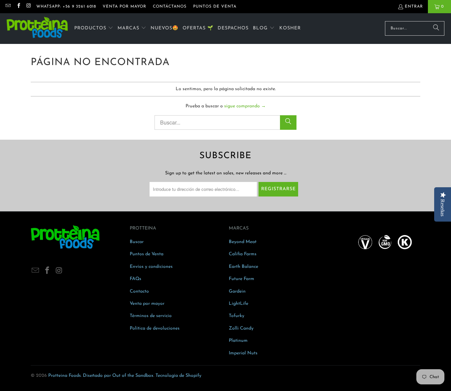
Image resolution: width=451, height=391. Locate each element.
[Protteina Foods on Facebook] (18, 7)
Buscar (137, 241)
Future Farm (241, 278)
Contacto (139, 291)
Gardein (237, 291)
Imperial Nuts (243, 353)
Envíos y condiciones (151, 266)
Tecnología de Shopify (178, 375)
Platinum (238, 340)
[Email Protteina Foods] (8, 7)
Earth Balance (243, 266)
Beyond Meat (243, 241)
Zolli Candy (241, 328)
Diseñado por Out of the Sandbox (118, 375)
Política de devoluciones (155, 328)
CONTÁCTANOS (170, 7)
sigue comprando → (245, 106)
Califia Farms (243, 254)
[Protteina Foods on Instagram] (28, 7)
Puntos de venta (214, 7)
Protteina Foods (64, 375)
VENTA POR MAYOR (124, 7)
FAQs (135, 278)
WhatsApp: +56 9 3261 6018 (66, 7)
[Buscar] (436, 28)
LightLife (238, 303)
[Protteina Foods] (37, 29)
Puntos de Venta (146, 254)
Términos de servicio (151, 315)
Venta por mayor (147, 303)
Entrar (414, 7)
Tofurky (236, 315)
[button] (93, 28)
